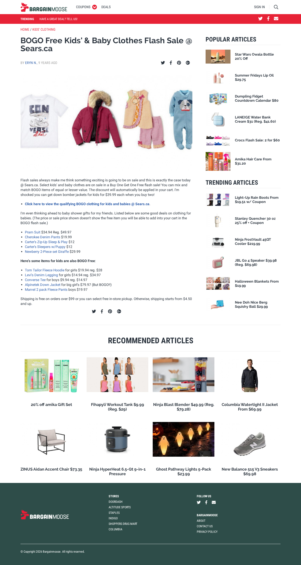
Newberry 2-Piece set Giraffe (47, 252)
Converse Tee (35, 280)
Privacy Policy (207, 531)
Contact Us (205, 526)
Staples (114, 512)
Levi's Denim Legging (41, 275)
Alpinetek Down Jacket (42, 285)
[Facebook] (170, 63)
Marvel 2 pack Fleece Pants (46, 289)
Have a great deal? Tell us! (58, 19)
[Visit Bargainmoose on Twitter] (260, 19)
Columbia (115, 529)
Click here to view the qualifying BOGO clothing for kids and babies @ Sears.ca (87, 204)
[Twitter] (162, 63)
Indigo (113, 518)
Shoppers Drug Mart (123, 524)
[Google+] (187, 63)
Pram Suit (32, 232)
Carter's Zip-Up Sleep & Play (46, 242)
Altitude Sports (120, 507)
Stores (114, 496)
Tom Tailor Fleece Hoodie (44, 270)
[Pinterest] (179, 63)
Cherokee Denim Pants (42, 237)
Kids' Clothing (43, 29)
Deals (106, 7)
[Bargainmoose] (43, 7)
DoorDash (116, 501)
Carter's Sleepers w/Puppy (45, 247)
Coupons (83, 7)
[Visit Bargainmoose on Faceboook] (268, 19)
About (201, 520)
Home (24, 29)
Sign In (259, 7)
